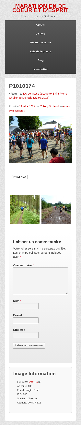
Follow (22, 177)
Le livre (40, 33)
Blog (41, 60)
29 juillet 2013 (27, 106)
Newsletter (40, 69)
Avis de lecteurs (40, 51)
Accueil (40, 24)
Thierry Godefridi (50, 106)
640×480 (33, 381)
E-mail (17, 315)
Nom (16, 300)
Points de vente (40, 42)
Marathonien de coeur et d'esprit (40, 8)
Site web (19, 329)
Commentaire (23, 265)
